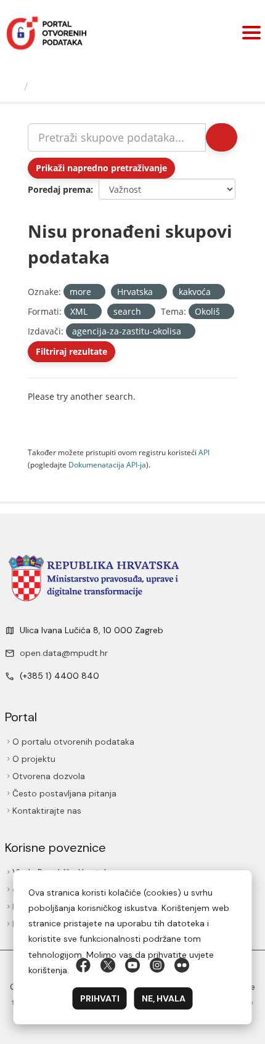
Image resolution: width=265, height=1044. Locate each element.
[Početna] (13, 86)
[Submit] (221, 137)
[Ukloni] (96, 292)
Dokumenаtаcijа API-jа (107, 464)
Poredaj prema (59, 189)
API (204, 452)
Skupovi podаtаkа (84, 86)
